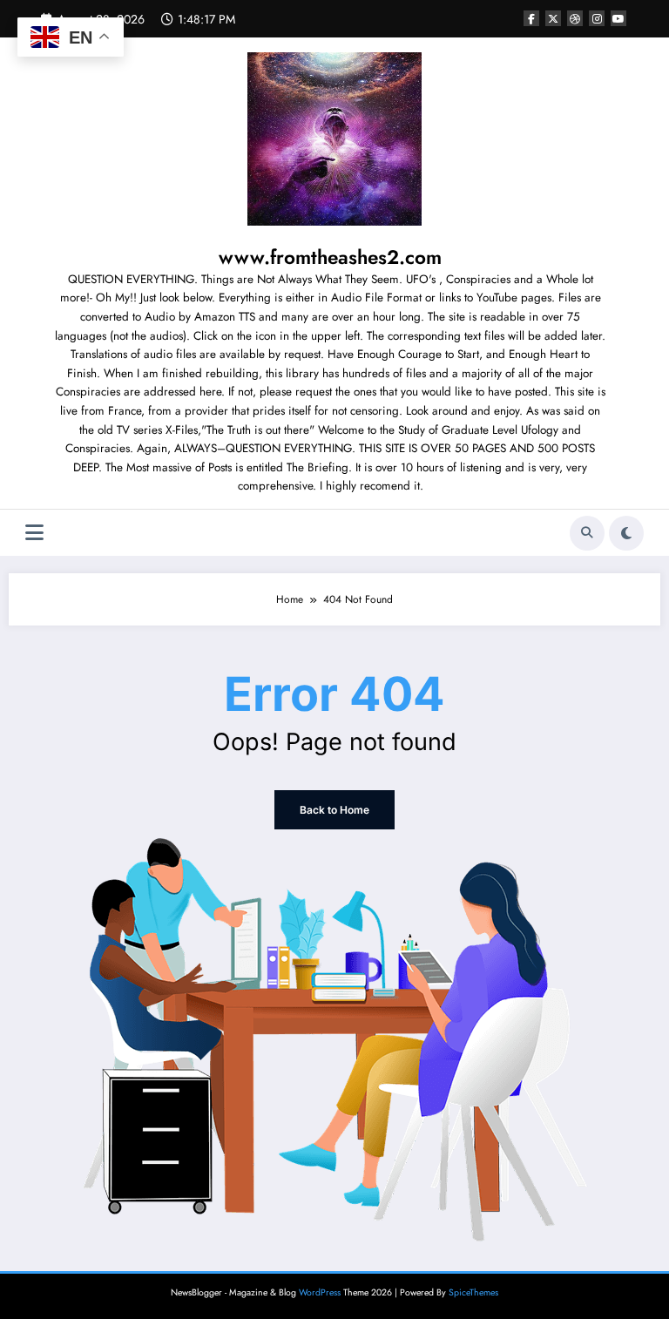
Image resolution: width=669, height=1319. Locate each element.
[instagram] (597, 18)
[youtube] (618, 18)
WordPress (320, 1292)
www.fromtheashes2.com (330, 257)
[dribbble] (575, 18)
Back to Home (334, 809)
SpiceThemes (473, 1292)
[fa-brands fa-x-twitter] (553, 18)
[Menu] (34, 532)
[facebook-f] (531, 18)
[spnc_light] (626, 533)
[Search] (587, 533)
